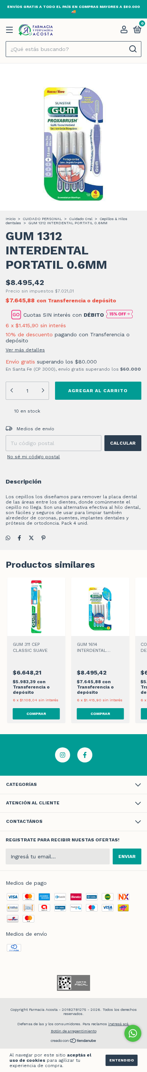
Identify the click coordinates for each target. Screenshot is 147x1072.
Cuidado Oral (80, 219)
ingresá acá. (119, 1024)
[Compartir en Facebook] (19, 538)
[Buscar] (132, 49)
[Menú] (11, 30)
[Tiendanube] (73, 1041)
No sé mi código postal (33, 456)
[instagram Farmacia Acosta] (62, 754)
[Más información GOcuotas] (119, 314)
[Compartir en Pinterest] (43, 538)
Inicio (10, 219)
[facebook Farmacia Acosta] (84, 754)
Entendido (121, 1060)
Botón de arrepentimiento (73, 1031)
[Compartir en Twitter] (31, 538)
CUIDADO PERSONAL (42, 219)
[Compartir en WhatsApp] (8, 538)
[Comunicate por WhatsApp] (132, 1033)
